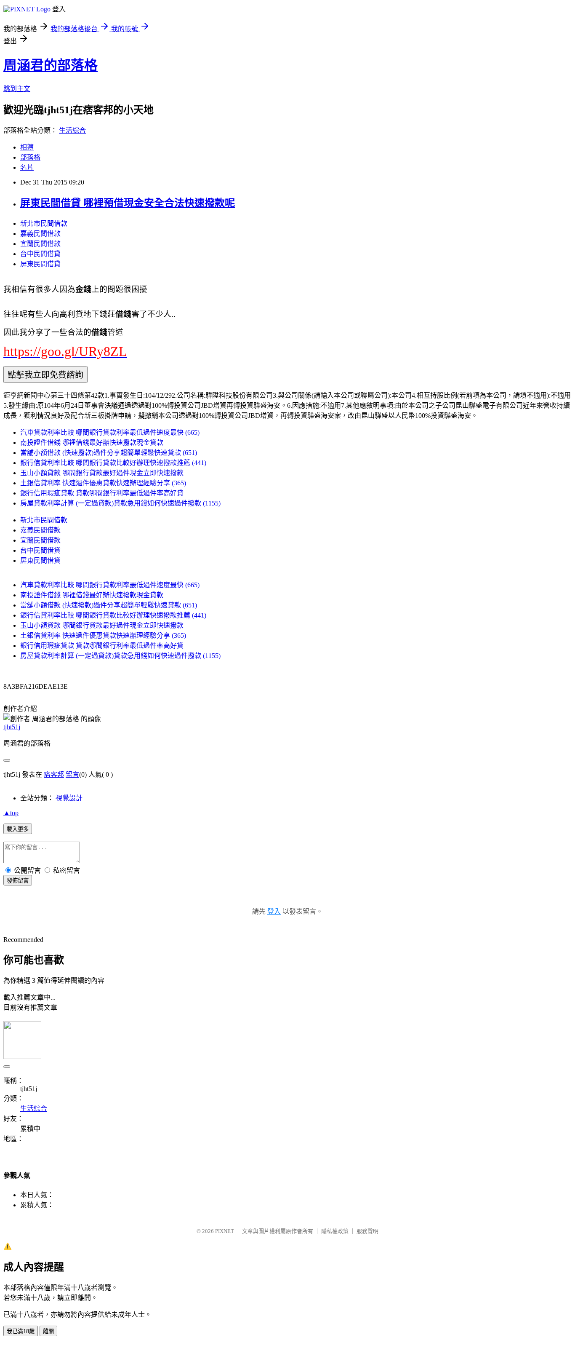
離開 (48, 1331)
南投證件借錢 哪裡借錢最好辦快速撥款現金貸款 (91, 442)
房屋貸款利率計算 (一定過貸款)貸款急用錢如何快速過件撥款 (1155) (120, 503)
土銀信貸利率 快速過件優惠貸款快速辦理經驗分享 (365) (103, 483)
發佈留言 (18, 880)
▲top (11, 812)
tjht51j (11, 726)
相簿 (27, 147)
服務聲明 (367, 1231)
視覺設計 (69, 798)
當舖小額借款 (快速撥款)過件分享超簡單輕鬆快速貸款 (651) (108, 452)
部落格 (30, 157)
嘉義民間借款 (40, 233)
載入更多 (18, 829)
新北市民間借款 (43, 223)
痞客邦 (54, 774)
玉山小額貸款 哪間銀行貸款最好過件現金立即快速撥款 (102, 472)
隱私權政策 (335, 1231)
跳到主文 (16, 88)
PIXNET (224, 1231)
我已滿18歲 (21, 1331)
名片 (27, 167)
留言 (72, 774)
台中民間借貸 (40, 253)
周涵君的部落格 (50, 65)
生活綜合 (72, 130)
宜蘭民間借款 (40, 243)
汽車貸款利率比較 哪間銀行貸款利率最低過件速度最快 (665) (110, 432)
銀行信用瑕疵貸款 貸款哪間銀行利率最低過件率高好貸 (102, 493)
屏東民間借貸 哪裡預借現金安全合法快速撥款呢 (127, 203)
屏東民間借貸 (40, 263)
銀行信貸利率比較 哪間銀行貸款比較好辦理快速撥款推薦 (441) (113, 462)
